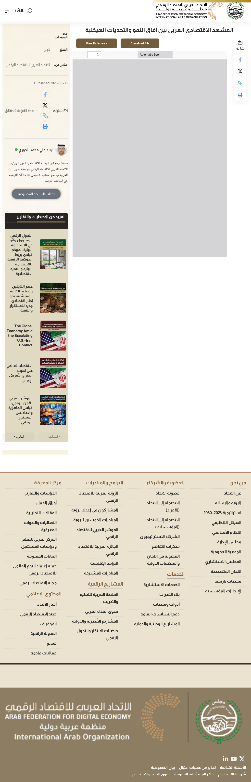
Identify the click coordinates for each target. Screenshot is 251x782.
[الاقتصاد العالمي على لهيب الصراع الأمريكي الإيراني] (53, 373)
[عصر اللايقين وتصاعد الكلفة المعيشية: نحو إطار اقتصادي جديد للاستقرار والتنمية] (53, 298)
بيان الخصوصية (163, 767)
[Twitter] (242, 759)
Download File (140, 43)
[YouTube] (233, 759)
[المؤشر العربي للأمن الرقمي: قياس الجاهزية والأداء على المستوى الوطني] (53, 410)
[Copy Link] (240, 83)
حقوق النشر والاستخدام (151, 774)
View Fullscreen (96, 43)
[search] (29, 11)
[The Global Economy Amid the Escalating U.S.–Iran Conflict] (53, 336)
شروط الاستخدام (232, 774)
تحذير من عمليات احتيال (197, 767)
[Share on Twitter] (240, 71)
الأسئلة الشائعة (233, 767)
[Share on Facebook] (240, 59)
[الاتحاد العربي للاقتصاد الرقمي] (200, 11)
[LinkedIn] (225, 759)
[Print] (240, 95)
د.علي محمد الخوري (33, 150)
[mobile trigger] (9, 11)
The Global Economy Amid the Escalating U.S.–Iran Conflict (20, 335)
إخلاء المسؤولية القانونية (194, 774)
